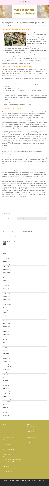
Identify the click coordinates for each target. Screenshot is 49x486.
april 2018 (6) (5, 380)
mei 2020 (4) (5, 312)
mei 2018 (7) (5, 377)
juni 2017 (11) (5, 407)
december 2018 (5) (6, 358)
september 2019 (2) (7, 334)
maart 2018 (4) (6, 382)
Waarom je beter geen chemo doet (10, 236)
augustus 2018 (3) (6, 369)
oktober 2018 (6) (6, 364)
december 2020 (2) (6, 293)
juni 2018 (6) (5, 374)
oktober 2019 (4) (6, 331)
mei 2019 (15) (5, 345)
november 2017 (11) (7, 393)
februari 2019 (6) (6, 353)
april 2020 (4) (5, 315)
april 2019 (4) (5, 347)
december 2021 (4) (6, 264)
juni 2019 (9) (5, 342)
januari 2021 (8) (6, 291)
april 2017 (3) (5, 412)
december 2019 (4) (6, 326)
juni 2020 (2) (5, 310)
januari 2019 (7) (6, 355)
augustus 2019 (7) (6, 337)
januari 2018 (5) (6, 388)
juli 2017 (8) (5, 404)
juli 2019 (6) (5, 339)
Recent (24, 218)
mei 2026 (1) (5, 256)
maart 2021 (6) (6, 285)
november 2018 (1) (6, 361)
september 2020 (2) (7, 301)
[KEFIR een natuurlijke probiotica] (4, 241)
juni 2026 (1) (5, 253)
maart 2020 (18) (6, 318)
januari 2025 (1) (6, 258)
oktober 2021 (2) (6, 266)
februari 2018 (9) (6, 385)
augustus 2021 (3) (6, 272)
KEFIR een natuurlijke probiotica (13, 241)
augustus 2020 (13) (7, 304)
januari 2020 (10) (6, 323)
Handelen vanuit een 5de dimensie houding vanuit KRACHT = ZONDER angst (18, 231)
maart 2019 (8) (6, 350)
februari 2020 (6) (6, 320)
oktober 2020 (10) (6, 299)
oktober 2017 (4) (6, 396)
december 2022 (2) (6, 261)
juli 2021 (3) (5, 274)
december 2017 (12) (7, 391)
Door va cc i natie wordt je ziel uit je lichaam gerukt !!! (13, 221)
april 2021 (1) (5, 283)
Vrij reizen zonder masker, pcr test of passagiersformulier (14, 226)
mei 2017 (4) (5, 409)
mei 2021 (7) (5, 280)
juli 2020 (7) (5, 307)
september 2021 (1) (7, 269)
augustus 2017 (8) (6, 401)
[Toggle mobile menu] (46, 8)
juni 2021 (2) (5, 277)
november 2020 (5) (6, 296)
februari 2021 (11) (6, 288)
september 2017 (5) (7, 399)
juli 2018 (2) (5, 372)
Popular (9, 218)
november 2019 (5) (6, 328)
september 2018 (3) (7, 366)
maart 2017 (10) (6, 415)
